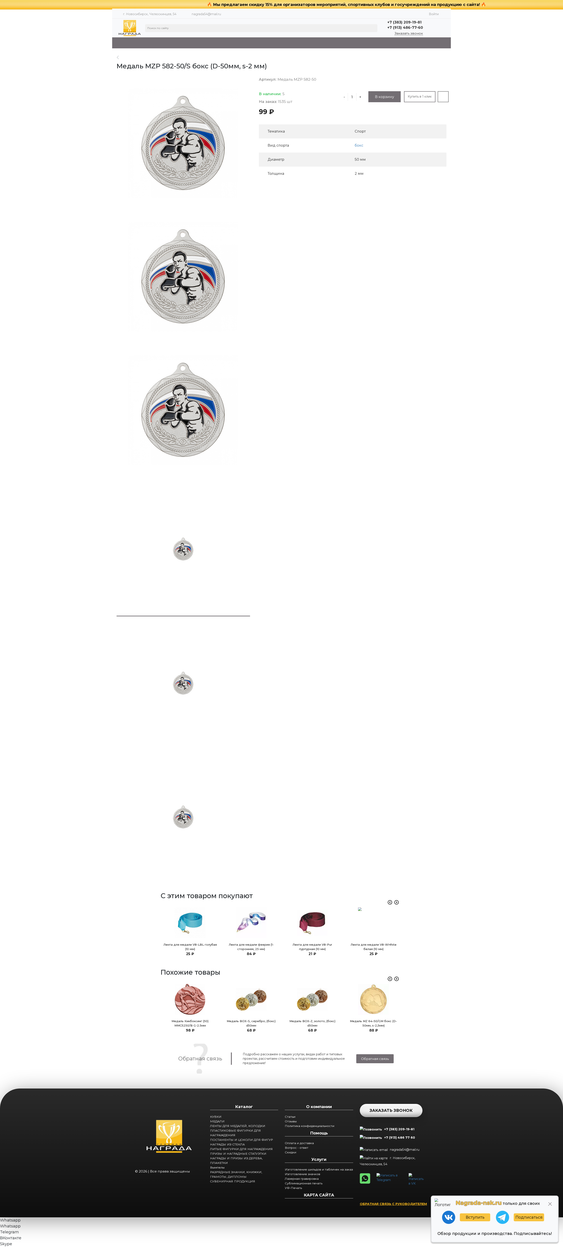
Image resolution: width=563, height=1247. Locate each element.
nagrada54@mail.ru (206, 14)
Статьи (290, 1116)
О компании (319, 1106)
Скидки (290, 1152)
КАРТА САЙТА (319, 1195)
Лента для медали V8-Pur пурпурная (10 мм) (312, 947)
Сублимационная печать (303, 1183)
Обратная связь (375, 1059)
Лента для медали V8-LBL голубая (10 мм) (190, 947)
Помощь (319, 1133)
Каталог (244, 1106)
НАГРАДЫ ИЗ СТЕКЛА (227, 1144)
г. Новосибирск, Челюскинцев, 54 (387, 1161)
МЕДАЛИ (217, 1121)
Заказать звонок (409, 33)
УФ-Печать (293, 1188)
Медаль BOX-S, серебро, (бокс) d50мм (251, 1023)
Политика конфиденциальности (309, 1126)
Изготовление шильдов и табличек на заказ (319, 1169)
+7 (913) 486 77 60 (399, 1138)
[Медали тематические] (120, 57)
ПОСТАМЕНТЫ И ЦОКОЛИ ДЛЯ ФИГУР (241, 1139)
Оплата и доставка (299, 1143)
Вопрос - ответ (296, 1147)
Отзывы (291, 1121)
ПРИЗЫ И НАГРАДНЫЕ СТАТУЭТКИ (238, 1153)
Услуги (318, 1159)
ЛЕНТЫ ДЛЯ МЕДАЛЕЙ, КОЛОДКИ (237, 1126)
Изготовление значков (302, 1174)
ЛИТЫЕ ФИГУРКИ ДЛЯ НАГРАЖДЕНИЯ (241, 1149)
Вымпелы (217, 1167)
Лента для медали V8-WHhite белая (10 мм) (374, 947)
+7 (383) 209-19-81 (399, 1129)
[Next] (396, 902)
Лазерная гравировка (302, 1178)
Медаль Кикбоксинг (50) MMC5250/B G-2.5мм (190, 1023)
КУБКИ (215, 1116)
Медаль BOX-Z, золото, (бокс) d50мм (312, 1023)
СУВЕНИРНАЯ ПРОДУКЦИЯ (232, 1181)
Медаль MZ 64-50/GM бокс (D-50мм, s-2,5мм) (373, 1023)
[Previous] (390, 902)
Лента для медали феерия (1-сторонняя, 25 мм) (251, 947)
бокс (359, 145)
